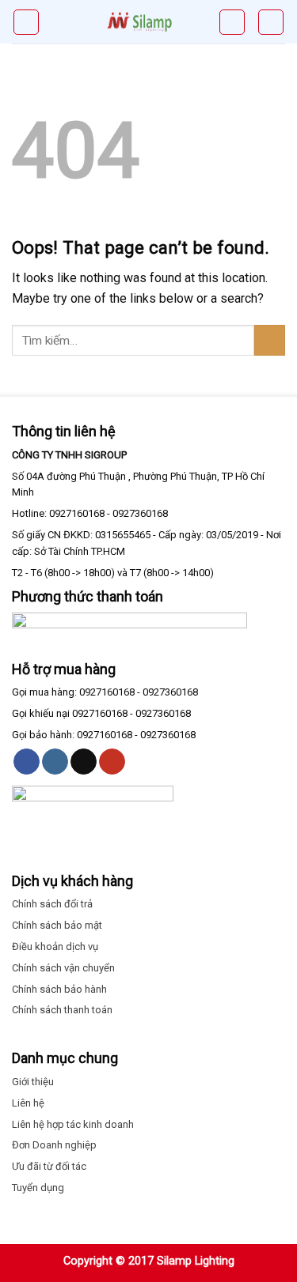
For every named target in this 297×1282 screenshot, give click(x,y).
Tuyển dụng (38, 1187)
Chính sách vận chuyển (63, 968)
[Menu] (26, 22)
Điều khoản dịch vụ (55, 946)
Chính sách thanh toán (62, 1010)
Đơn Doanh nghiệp (54, 1145)
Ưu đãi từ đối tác (49, 1166)
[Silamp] (139, 21)
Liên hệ (28, 1103)
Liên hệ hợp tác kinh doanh (73, 1124)
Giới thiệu (33, 1082)
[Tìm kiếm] (271, 22)
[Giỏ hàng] (232, 22)
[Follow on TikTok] (83, 761)
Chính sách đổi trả (52, 904)
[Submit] (269, 340)
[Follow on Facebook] (26, 761)
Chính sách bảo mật (57, 925)
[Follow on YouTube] (112, 761)
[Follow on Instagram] (55, 761)
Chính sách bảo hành (59, 989)
